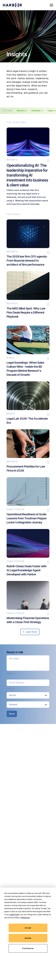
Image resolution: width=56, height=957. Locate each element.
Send (12, 713)
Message (14, 658)
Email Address (16, 682)
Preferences (28, 948)
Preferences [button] (25, 918)
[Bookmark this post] (48, 160)
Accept (28, 928)
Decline (28, 938)
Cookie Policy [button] (14, 915)
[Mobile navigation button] (51, 5)
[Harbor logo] (12, 5)
